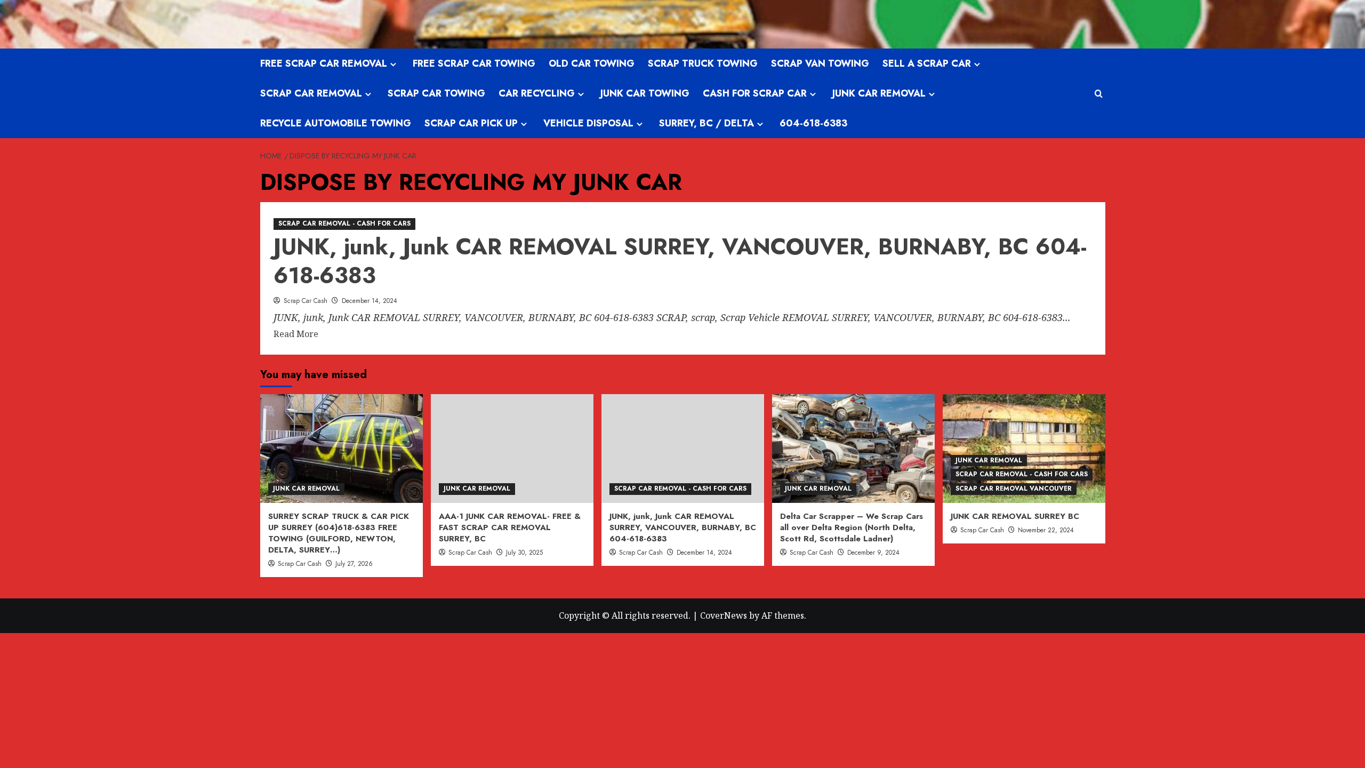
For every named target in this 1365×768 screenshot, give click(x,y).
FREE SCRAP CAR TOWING (474, 63)
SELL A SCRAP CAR (926, 63)
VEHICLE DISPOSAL (588, 123)
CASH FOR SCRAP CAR (755, 93)
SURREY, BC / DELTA (706, 123)
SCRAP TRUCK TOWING (703, 63)
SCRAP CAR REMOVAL (311, 93)
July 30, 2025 (524, 552)
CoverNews (723, 615)
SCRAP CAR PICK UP (471, 123)
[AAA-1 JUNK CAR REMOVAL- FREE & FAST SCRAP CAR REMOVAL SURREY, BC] (512, 448)
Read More (296, 334)
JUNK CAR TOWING (644, 93)
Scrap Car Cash (305, 301)
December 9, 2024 (873, 552)
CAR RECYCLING (537, 93)
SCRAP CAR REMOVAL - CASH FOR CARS (344, 223)
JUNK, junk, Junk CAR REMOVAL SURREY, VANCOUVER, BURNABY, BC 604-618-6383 (680, 261)
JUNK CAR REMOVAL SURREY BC (1015, 516)
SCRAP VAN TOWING (820, 63)
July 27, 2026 (354, 564)
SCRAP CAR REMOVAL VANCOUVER (1014, 488)
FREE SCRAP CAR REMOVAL (323, 63)
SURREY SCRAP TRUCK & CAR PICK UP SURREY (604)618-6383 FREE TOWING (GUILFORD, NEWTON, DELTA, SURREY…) (338, 533)
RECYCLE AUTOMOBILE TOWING (335, 123)
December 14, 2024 (369, 301)
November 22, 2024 (1046, 530)
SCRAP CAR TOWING (436, 93)
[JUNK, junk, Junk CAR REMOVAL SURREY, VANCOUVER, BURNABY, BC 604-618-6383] (682, 448)
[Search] (1098, 93)
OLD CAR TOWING (592, 63)
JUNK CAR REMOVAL (879, 93)
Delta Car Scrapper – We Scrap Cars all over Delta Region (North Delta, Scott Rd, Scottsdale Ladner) (851, 527)
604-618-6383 (813, 123)
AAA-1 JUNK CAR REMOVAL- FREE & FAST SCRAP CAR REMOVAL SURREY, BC (510, 527)
